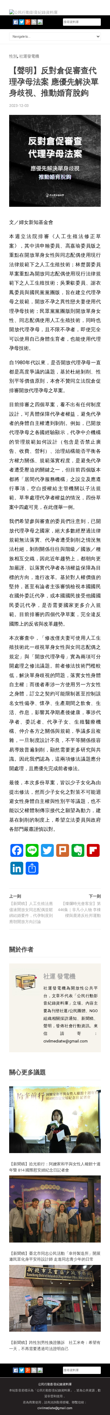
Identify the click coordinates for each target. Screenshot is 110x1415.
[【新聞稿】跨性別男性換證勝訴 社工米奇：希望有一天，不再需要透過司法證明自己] (55, 1298)
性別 (13, 56)
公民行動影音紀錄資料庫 (55, 1384)
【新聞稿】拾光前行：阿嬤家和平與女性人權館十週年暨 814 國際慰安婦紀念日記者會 (55, 1167)
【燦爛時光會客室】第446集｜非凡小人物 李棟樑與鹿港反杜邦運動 (79, 909)
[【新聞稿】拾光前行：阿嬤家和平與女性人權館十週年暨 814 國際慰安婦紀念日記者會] (55, 1119)
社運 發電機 (59, 976)
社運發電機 (29, 56)
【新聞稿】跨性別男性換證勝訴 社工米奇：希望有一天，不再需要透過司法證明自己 (55, 1345)
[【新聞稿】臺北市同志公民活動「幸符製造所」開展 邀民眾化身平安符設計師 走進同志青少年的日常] (55, 1208)
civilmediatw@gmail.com (55, 1408)
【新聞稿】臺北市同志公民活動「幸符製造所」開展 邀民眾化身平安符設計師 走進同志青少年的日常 (57, 1256)
